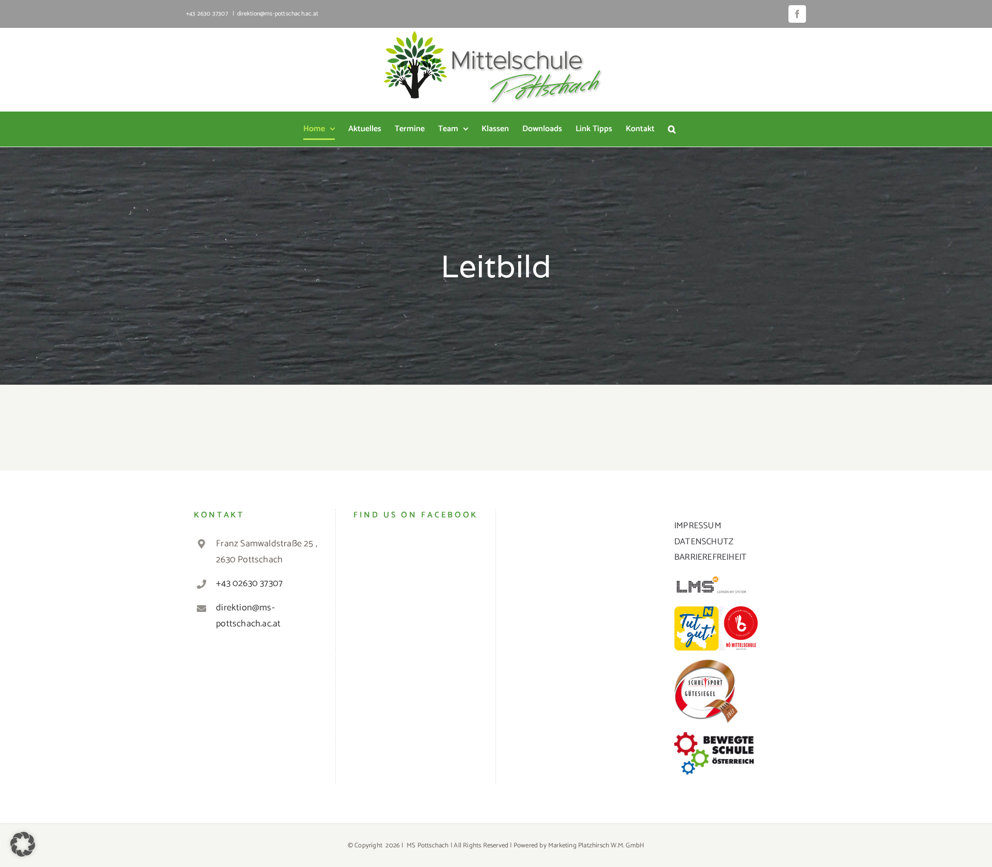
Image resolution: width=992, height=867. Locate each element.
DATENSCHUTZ (704, 541)
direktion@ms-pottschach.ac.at (277, 14)
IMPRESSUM (697, 525)
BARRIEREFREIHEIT (710, 557)
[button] (672, 129)
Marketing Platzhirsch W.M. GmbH (596, 845)
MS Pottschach (428, 845)
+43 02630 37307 (249, 583)
